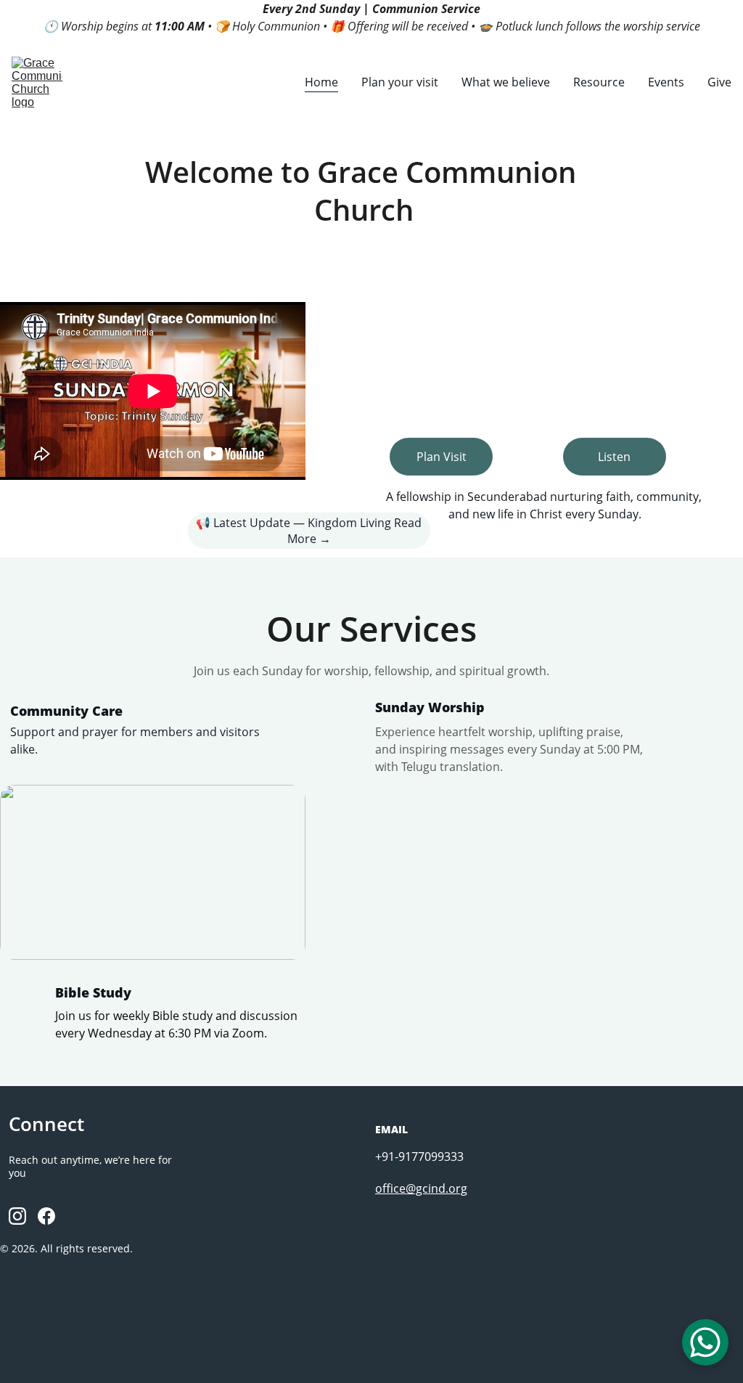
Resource (599, 82)
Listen (614, 457)
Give (719, 82)
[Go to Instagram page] (17, 1216)
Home (321, 82)
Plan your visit (399, 82)
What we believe (505, 82)
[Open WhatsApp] (705, 1342)
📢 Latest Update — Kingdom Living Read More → (309, 531)
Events (666, 82)
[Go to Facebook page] (46, 1216)
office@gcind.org (421, 1188)
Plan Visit (441, 457)
